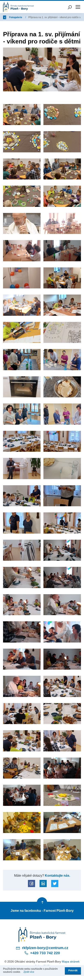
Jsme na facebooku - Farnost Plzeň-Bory (42, 910)
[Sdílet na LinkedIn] (43, 883)
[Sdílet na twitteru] (54, 883)
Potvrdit (72, 970)
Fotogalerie (16, 17)
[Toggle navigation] (78, 7)
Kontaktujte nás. (57, 875)
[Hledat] (70, 7)
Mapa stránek (71, 961)
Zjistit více (28, 971)
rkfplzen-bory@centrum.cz (44, 948)
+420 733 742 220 (44, 953)
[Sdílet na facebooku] (31, 883)
